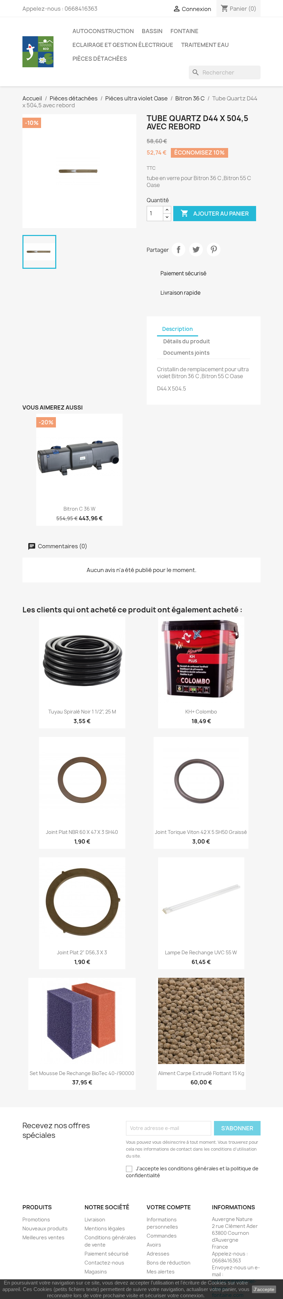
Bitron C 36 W (80, 508)
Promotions (36, 1219)
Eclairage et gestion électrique (122, 45)
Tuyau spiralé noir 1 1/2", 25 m (82, 711)
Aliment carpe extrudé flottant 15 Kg (201, 1073)
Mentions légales (105, 1228)
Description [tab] (177, 329)
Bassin (152, 31)
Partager (178, 249)
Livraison (95, 1219)
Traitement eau (205, 45)
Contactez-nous (104, 1262)
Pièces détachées (99, 58)
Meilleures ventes (43, 1237)
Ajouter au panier (214, 213)
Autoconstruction (103, 31)
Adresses (158, 1253)
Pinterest (214, 249)
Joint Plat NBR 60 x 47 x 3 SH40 (82, 832)
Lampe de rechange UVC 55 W (201, 952)
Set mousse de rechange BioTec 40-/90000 (82, 1073)
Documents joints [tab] (186, 352)
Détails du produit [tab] (186, 341)
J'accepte (264, 1289)
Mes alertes (161, 1271)
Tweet (196, 249)
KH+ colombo (201, 711)
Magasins (96, 1271)
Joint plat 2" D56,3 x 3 (82, 952)
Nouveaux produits (45, 1228)
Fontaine (184, 31)
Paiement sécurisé (107, 1253)
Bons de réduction (169, 1262)
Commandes (162, 1235)
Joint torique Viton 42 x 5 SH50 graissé (201, 832)
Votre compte (169, 1207)
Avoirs (154, 1244)
